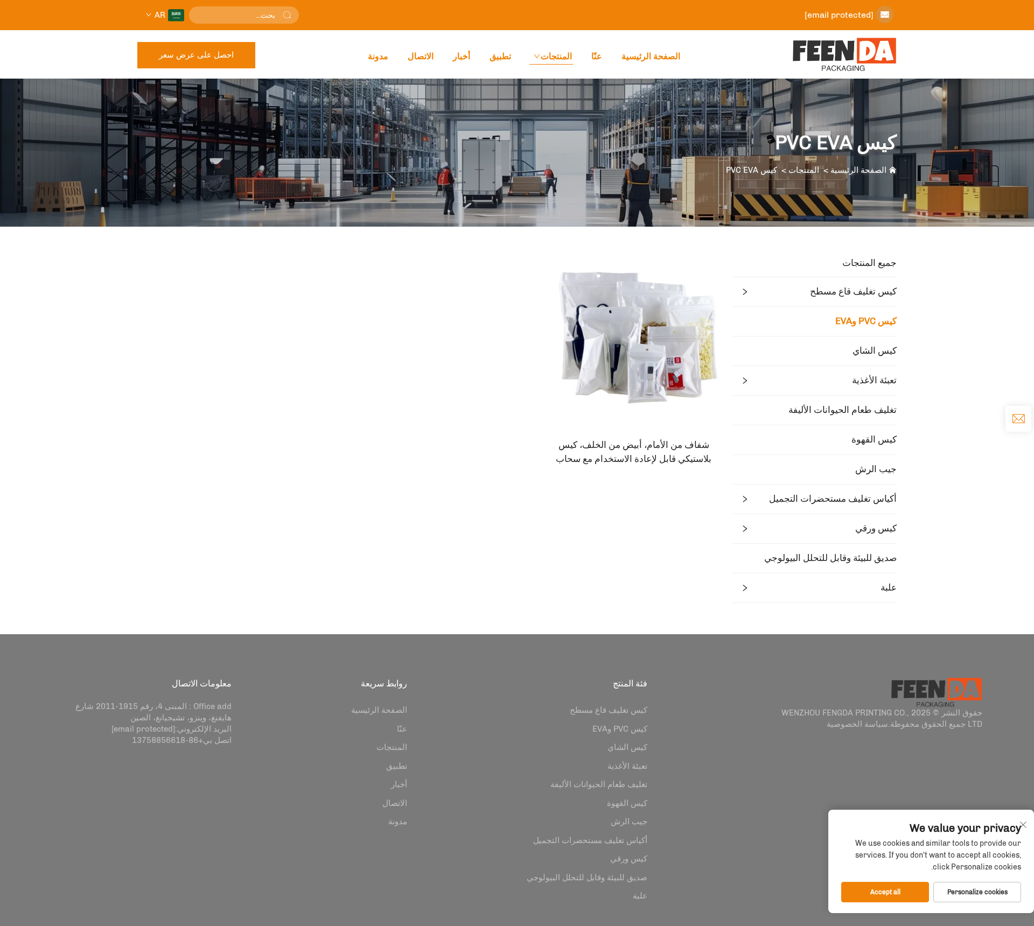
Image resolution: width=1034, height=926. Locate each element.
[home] (844, 54)
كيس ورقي (876, 528)
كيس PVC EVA (751, 170)
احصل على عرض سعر (196, 55)
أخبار (461, 56)
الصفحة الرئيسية (650, 56)
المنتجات (556, 56)
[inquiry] (1018, 419)
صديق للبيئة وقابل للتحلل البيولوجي (830, 557)
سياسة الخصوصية (857, 724)
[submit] (287, 15)
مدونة (378, 56)
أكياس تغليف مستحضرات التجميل (833, 498)
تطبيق (500, 56)
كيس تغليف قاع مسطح (853, 291)
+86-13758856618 (167, 740)
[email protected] (839, 15)
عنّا (596, 56)
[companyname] (936, 691)
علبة (889, 587)
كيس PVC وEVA (866, 320)
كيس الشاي (875, 350)
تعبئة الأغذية (874, 380)
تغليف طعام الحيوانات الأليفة (842, 409)
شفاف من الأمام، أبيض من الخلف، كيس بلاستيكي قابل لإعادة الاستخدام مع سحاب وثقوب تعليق (633, 452)
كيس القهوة (874, 439)
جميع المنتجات (869, 262)
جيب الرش (876, 469)
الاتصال (421, 56)
